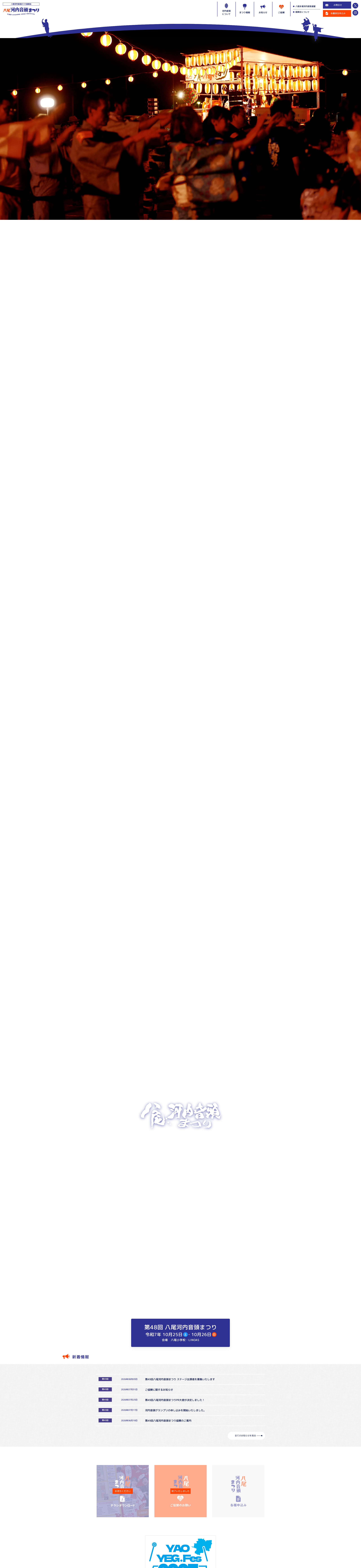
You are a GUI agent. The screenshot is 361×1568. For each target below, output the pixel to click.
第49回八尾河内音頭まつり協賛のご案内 (168, 1420)
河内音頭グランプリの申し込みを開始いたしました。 (175, 1410)
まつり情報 (244, 12)
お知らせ (263, 12)
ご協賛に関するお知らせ (159, 1390)
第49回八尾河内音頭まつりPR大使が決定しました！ (175, 1400)
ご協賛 (281, 12)
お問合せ (338, 5)
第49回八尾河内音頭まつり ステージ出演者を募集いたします (180, 1379)
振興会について (302, 12)
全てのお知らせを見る (245, 1435)
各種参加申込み (338, 13)
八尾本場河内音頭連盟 (305, 6)
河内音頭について (226, 12)
